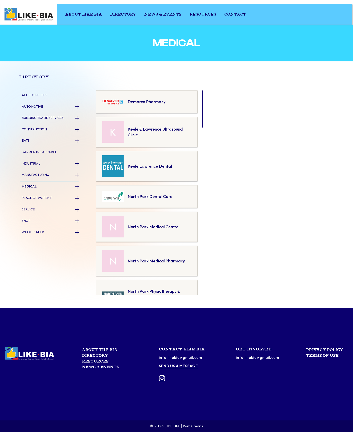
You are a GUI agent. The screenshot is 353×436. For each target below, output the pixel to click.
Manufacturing (35, 175)
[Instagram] (162, 378)
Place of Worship (37, 198)
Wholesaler (33, 232)
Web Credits (193, 426)
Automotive (32, 106)
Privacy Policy (324, 350)
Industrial (31, 163)
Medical (29, 186)
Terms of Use (322, 355)
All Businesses (34, 95)
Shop (26, 221)
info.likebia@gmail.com (180, 357)
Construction (34, 129)
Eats (25, 140)
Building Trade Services (43, 118)
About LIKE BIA (83, 14)
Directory (123, 14)
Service (28, 209)
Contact (235, 14)
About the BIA (99, 350)
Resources (203, 14)
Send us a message (178, 366)
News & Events (162, 14)
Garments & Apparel (39, 152)
